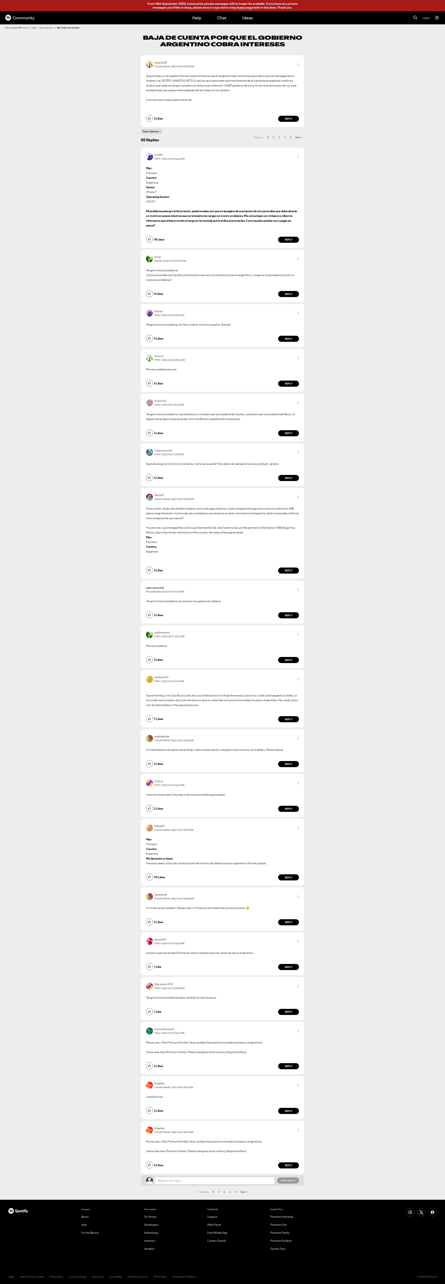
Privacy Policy (56, 1276)
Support (212, 1217)
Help (196, 18)
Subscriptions (47, 27)
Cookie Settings (78, 1276)
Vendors (149, 1249)
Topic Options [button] (151, 131)
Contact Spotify (216, 1241)
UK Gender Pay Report (184, 1276)
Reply (288, 118)
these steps (245, 7)
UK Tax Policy (160, 1276)
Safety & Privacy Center (32, 1276)
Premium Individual (281, 1217)
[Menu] (437, 17)
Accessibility (115, 1276)
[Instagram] (410, 1212)
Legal (11, 1276)
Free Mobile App (217, 1233)
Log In (426, 18)
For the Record (90, 1233)
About (85, 1217)
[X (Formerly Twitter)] (421, 1212)
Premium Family (280, 1233)
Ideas (247, 18)
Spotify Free (277, 1249)
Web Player (214, 1225)
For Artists (150, 1217)
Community (24, 18)
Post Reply (288, 1180)
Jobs (84, 1225)
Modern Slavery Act (137, 1276)
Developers (151, 1225)
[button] (298, 64)
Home (24, 27)
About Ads (98, 1276)
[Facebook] (432, 1212)
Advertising (151, 1233)
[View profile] (149, 64)
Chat (221, 18)
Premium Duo (278, 1225)
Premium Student (281, 1241)
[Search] (415, 17)
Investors (149, 1241)
